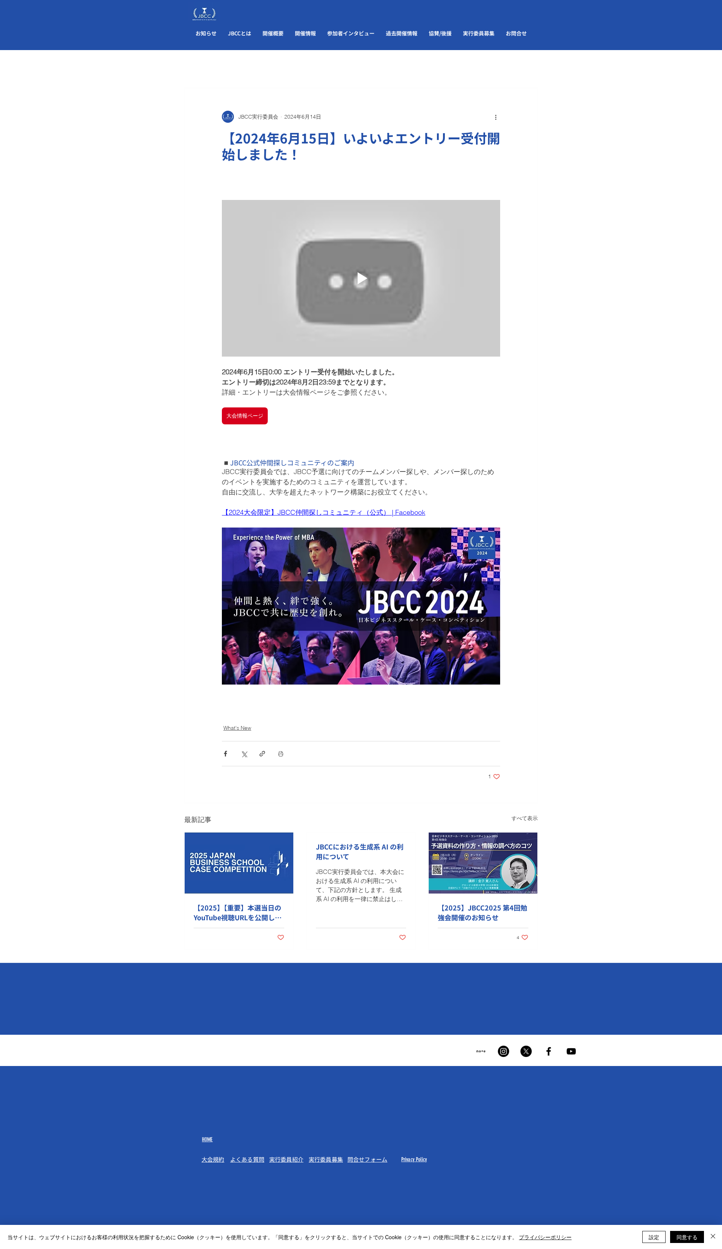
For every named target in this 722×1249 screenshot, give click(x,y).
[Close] (712, 1237)
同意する (687, 1237)
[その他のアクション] (495, 116)
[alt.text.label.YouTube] (571, 1051)
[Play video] (361, 278)
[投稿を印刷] (280, 753)
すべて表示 (524, 818)
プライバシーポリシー (545, 1237)
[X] (526, 1051)
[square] (481, 1051)
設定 (654, 1237)
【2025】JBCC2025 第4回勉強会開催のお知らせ (482, 912)
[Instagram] (503, 1051)
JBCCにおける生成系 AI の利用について (359, 851)
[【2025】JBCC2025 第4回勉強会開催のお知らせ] (483, 863)
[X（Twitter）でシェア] (243, 753)
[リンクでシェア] (262, 753)
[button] (239, 33)
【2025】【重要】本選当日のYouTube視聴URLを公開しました (238, 912)
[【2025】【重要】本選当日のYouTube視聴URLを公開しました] (239, 863)
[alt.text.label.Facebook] (548, 1051)
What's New (237, 727)
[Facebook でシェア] (225, 753)
